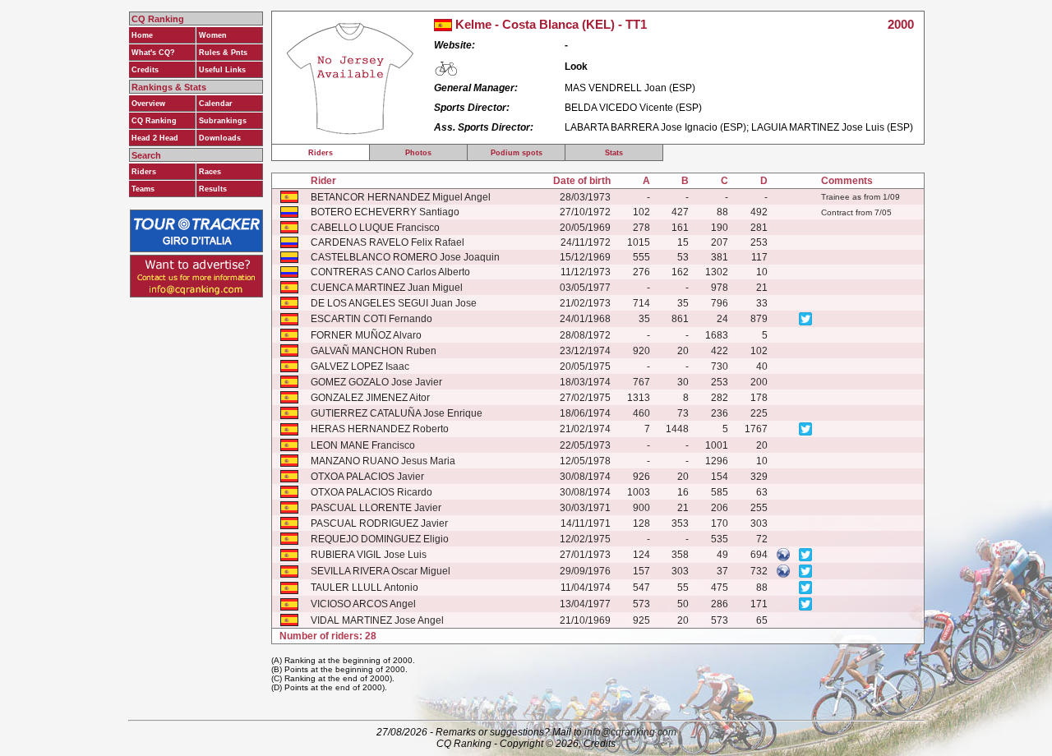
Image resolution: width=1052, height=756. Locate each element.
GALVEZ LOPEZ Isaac (360, 366)
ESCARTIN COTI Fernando (371, 319)
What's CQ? (153, 52)
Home (142, 35)
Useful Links (222, 70)
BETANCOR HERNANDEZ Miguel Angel (401, 197)
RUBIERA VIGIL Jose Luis (369, 554)
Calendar (216, 103)
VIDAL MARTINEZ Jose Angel (377, 620)
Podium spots (516, 153)
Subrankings (223, 121)
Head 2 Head (155, 138)
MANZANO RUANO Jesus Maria (383, 461)
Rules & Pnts (223, 52)
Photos (418, 153)
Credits (145, 70)
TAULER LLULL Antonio (364, 587)
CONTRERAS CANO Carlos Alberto (390, 272)
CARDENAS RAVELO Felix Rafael (387, 242)
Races (210, 172)
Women (213, 35)
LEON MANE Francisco (363, 445)
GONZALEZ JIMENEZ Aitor (370, 397)
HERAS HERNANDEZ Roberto (380, 429)
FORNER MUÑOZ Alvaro (366, 335)
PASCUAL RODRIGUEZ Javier (379, 523)
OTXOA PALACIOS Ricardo (371, 492)
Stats (614, 153)
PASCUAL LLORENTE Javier (376, 508)
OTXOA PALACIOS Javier (367, 476)
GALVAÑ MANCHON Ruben (373, 351)
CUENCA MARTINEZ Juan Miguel (387, 287)
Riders (144, 172)
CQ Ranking (154, 121)
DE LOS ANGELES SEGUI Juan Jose (394, 303)
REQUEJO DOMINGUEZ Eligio (380, 539)
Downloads (220, 138)
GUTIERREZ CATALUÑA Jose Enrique (396, 413)
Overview (148, 103)
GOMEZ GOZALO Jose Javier (376, 382)
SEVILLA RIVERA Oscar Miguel (380, 571)
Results (213, 189)
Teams (143, 189)
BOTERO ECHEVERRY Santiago (385, 212)
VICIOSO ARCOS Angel (363, 604)
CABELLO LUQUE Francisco (375, 227)
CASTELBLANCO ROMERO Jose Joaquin (405, 257)
